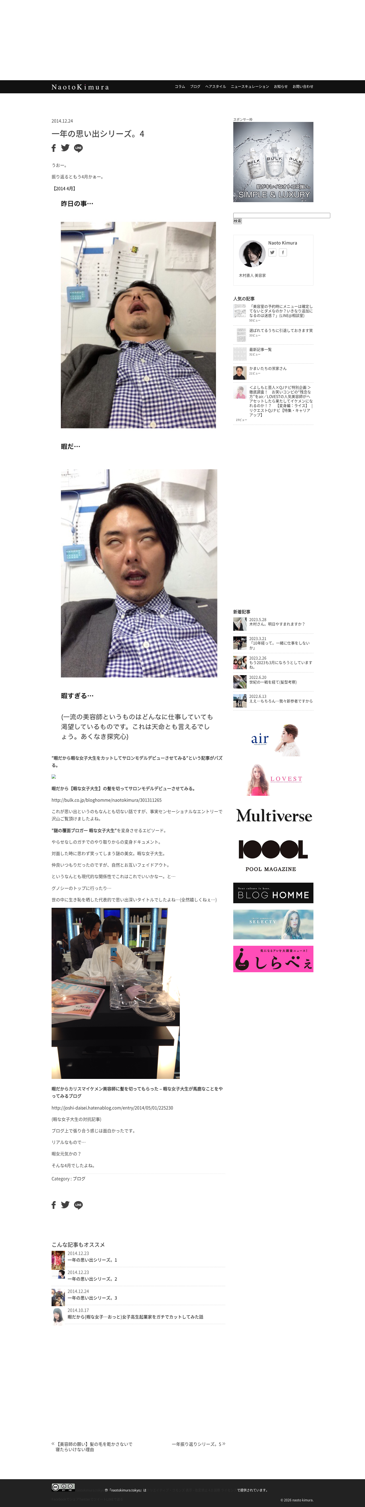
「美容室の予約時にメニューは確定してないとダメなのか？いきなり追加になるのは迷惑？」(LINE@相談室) (281, 311)
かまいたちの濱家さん (268, 368)
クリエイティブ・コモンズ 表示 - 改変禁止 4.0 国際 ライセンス (191, 1490)
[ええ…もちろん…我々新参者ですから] (240, 706)
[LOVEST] (273, 794)
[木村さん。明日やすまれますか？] (240, 629)
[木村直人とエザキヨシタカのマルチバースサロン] (273, 827)
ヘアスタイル (215, 86)
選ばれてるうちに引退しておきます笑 (281, 330)
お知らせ (281, 86)
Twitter (272, 252)
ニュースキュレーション (250, 86)
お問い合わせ (303, 86)
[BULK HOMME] (273, 902)
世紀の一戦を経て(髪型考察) (273, 682)
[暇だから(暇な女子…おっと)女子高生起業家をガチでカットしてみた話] (58, 1324)
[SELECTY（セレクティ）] (273, 938)
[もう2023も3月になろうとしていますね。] (240, 668)
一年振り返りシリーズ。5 (196, 1444)
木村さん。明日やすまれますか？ (277, 624)
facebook (283, 252)
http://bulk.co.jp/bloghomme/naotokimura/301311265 (107, 800)
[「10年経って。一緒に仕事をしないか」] (240, 648)
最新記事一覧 (260, 349)
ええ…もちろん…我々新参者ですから (281, 701)
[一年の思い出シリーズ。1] (58, 1269)
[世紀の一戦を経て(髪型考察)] (240, 687)
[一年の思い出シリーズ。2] (58, 1277)
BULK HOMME (273, 162)
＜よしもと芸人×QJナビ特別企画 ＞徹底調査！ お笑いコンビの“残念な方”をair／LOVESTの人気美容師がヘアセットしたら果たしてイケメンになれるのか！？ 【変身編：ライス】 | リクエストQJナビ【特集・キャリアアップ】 (281, 401)
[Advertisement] (182, 40)
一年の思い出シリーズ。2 (92, 1279)
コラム (180, 86)
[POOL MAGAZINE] (273, 875)
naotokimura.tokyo (89, 1490)
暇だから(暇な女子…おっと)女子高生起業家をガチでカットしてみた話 (135, 1317)
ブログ (195, 86)
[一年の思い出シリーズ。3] (58, 1304)
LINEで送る (114, 1499)
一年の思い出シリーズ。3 (92, 1298)
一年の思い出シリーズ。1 (92, 1260)
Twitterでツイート (92, 1499)
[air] (273, 755)
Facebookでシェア (65, 1499)
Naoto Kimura (80, 87)
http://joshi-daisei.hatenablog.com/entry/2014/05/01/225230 (112, 1108)
